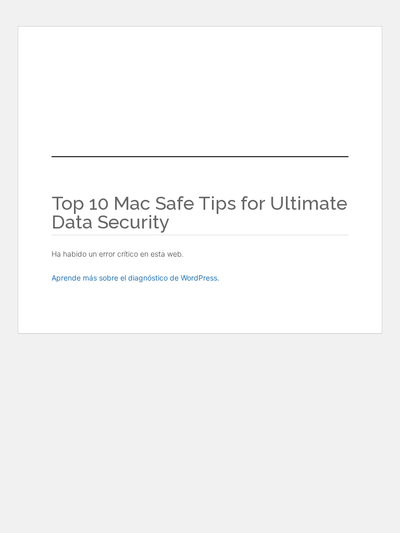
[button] (200, 121)
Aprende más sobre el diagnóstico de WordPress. (135, 277)
